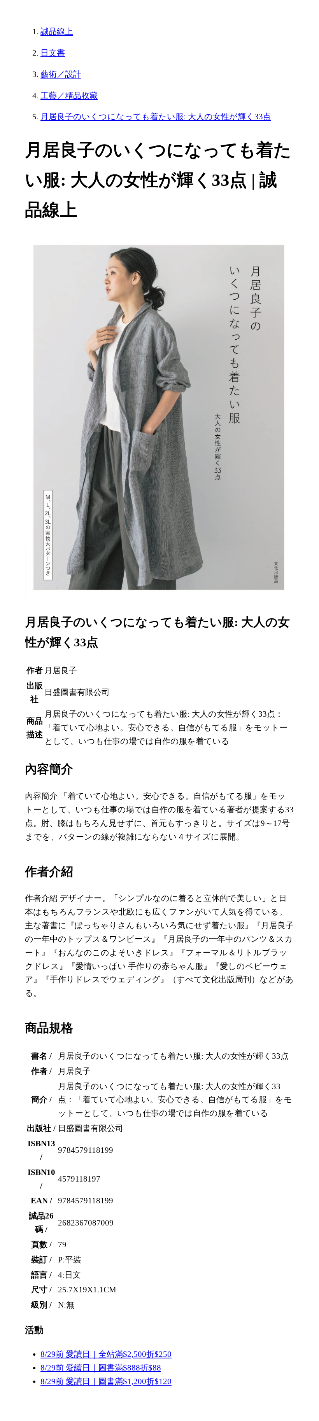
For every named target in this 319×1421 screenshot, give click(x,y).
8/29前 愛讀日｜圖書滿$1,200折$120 (106, 1381)
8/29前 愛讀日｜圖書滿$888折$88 (100, 1367)
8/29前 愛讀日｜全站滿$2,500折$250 (106, 1354)
